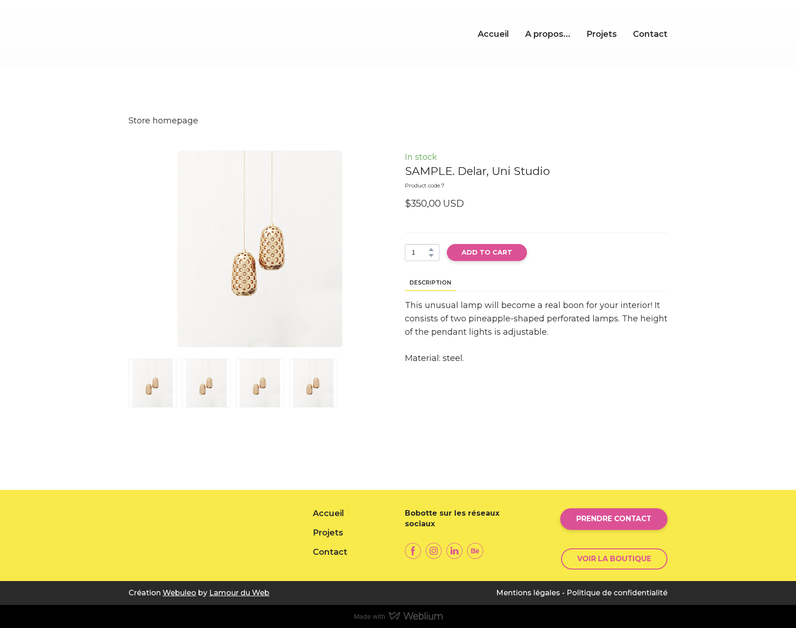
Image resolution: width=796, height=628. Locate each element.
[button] (431, 249)
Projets (601, 34)
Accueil (493, 34)
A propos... (547, 34)
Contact (650, 34)
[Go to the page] (196, 34)
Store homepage (163, 121)
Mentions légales (528, 592)
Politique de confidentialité (617, 592)
